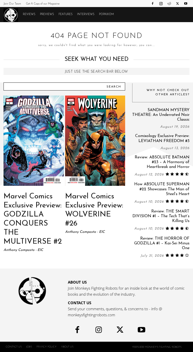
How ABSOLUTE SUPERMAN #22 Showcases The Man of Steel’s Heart (161, 189)
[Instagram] (161, 3)
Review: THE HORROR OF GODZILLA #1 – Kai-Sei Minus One (161, 243)
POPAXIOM (106, 14)
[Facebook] (152, 3)
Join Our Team (12, 4)
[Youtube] (185, 3)
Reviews (29, 14)
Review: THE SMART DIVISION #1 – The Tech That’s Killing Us (160, 216)
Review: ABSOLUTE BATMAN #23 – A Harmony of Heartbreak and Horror (162, 162)
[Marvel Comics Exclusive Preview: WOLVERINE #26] (95, 141)
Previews (47, 14)
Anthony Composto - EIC (23, 250)
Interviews (85, 14)
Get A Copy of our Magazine (43, 4)
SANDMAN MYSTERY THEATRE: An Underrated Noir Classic (160, 115)
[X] (177, 3)
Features (66, 14)
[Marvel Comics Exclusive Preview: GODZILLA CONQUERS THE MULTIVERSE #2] (34, 141)
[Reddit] (169, 3)
